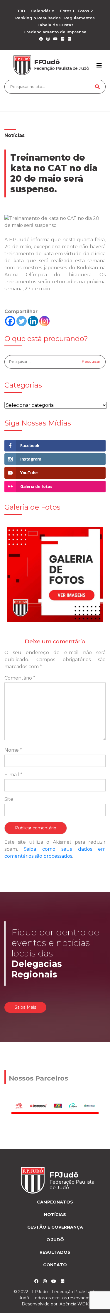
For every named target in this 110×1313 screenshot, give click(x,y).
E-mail (13, 774)
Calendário (42, 10)
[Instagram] (44, 321)
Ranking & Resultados (38, 17)
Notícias (14, 135)
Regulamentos (79, 17)
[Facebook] (10, 321)
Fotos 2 (85, 10)
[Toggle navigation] (99, 65)
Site (8, 799)
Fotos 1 (67, 10)
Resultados (55, 1252)
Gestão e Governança (55, 1227)
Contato (55, 1264)
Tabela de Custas (55, 24)
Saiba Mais (25, 1007)
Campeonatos (55, 1202)
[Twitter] (21, 321)
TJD (21, 10)
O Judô (55, 1239)
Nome (13, 750)
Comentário (19, 678)
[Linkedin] (33, 321)
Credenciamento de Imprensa (55, 31)
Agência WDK (74, 1304)
